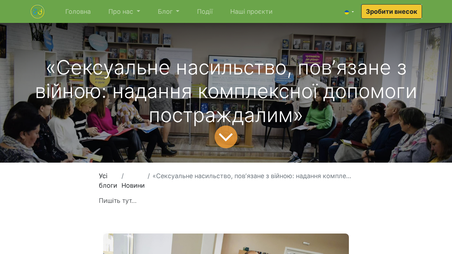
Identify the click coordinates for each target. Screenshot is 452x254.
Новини (133, 185)
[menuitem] (78, 11)
